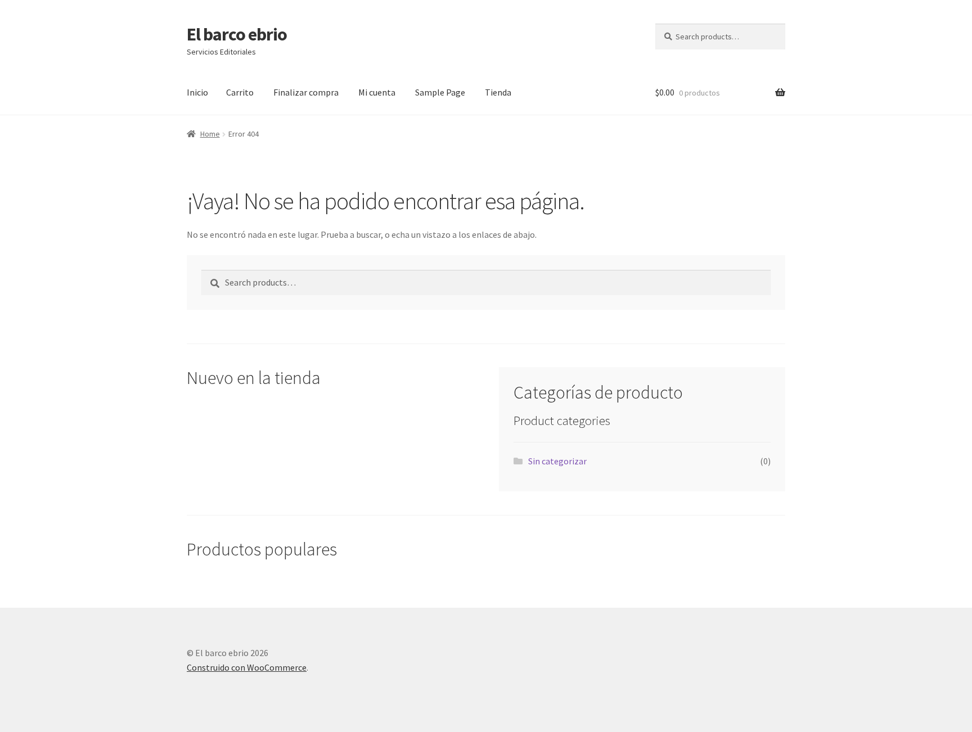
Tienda (498, 92)
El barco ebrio (237, 34)
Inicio (197, 92)
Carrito (240, 92)
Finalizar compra (306, 92)
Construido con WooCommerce (247, 667)
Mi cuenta (376, 92)
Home (210, 134)
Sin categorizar (557, 461)
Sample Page (440, 92)
